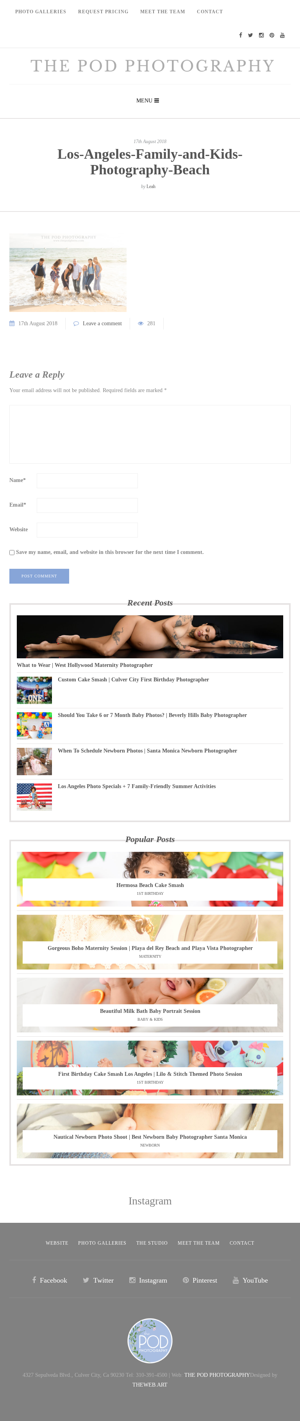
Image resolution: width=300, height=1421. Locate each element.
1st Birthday (150, 893)
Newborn (150, 1145)
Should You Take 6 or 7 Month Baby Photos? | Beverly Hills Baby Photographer (152, 715)
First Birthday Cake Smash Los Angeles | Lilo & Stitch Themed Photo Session (150, 1074)
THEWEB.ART (150, 1385)
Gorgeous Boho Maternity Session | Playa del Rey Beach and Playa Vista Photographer (150, 948)
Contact (210, 11)
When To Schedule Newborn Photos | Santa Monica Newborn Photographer (147, 751)
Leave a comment (102, 323)
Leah (150, 186)
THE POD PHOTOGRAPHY (217, 1375)
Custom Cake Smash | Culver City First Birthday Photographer (133, 680)
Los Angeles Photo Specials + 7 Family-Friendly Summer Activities (137, 786)
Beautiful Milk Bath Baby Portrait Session (150, 1011)
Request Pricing (103, 11)
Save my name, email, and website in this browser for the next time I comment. (110, 552)
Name (17, 480)
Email (17, 505)
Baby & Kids (150, 1019)
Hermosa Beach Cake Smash (150, 885)
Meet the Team (199, 1243)
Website (18, 529)
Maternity (150, 956)
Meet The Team (162, 11)
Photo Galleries (40, 11)
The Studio (152, 1243)
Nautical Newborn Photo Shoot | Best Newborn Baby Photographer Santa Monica (150, 1137)
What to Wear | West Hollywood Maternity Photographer (85, 665)
